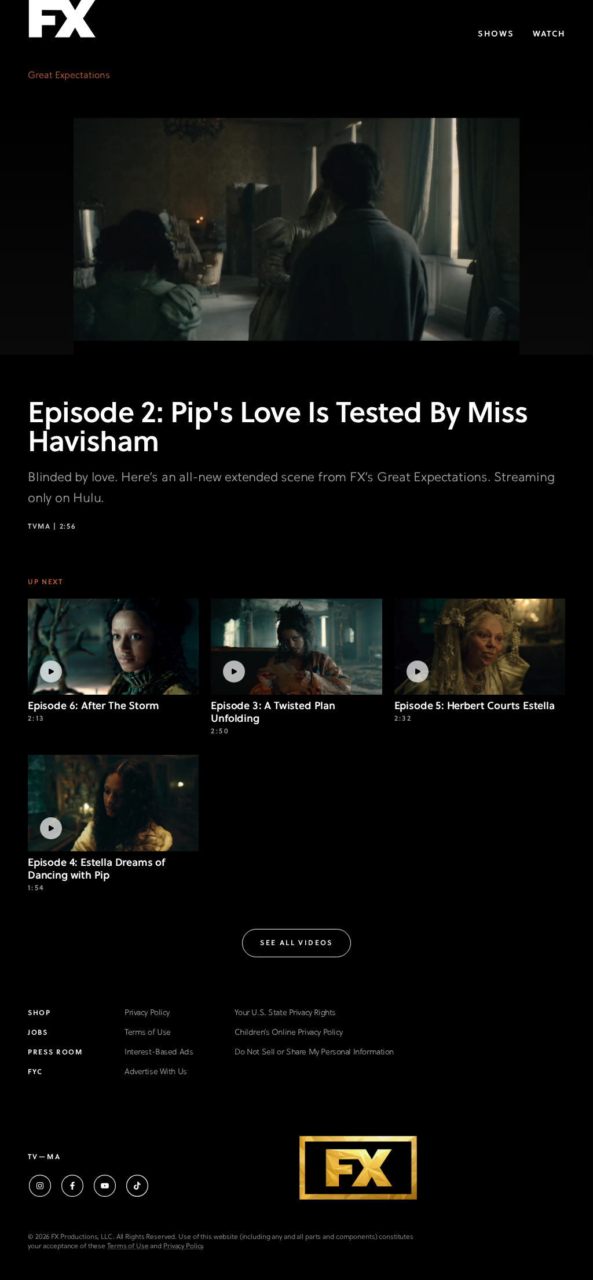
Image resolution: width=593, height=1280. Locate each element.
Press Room (55, 1053)
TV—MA (44, 1157)
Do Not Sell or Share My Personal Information (314, 1052)
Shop (39, 1013)
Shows (496, 34)
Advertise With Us (156, 1072)
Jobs (38, 1033)
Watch (549, 34)
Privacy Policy (147, 1013)
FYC (35, 1072)
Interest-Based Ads (159, 1052)
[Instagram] (40, 1186)
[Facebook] (72, 1186)
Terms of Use (148, 1032)
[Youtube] (105, 1186)
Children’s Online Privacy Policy (289, 1032)
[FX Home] (62, 22)
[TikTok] (137, 1186)
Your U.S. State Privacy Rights (285, 1013)
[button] (296, 943)
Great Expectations (69, 76)
